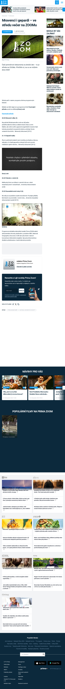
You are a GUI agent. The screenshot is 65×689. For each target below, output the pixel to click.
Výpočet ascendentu (55, 646)
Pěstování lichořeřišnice (41, 646)
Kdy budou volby (11, 643)
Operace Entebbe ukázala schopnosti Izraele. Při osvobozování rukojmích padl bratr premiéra (16, 538)
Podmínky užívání (8, 672)
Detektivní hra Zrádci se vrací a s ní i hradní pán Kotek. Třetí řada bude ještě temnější (46, 491)
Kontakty (20, 669)
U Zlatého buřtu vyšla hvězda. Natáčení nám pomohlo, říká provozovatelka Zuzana (46, 499)
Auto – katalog (33, 643)
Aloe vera (30, 646)
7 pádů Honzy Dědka (44, 643)
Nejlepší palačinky (33, 648)
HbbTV (5, 669)
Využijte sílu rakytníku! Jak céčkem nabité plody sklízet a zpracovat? (16, 616)
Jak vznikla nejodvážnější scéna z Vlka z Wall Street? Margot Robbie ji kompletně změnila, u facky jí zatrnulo (17, 586)
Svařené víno (7, 646)
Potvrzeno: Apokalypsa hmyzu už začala (14, 529)
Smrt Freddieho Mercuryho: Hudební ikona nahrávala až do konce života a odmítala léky (39, 393)
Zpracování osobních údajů (23, 673)
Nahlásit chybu (7, 683)
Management (21, 661)
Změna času (47, 641)
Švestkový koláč (44, 648)
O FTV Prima (7, 661)
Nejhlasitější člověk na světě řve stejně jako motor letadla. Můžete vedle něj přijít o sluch (55, 9)
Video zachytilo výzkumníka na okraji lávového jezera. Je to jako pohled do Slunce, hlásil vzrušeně (16, 546)
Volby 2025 (55, 643)
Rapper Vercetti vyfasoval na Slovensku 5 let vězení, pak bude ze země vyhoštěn (48, 577)
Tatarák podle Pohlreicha (20, 646)
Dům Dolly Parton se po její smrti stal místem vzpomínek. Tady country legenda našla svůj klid (16, 624)
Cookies (6, 676)
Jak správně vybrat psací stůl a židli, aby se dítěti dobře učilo (16, 608)
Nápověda (20, 676)
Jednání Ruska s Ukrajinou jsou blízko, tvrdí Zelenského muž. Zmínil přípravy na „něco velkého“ (16, 507)
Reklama (6, 667)
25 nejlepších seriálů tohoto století (12, 568)
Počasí (58, 641)
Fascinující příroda (7, 113)
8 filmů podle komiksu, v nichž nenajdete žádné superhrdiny (15, 577)
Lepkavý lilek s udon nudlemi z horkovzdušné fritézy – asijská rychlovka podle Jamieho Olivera (48, 530)
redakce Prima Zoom (19, 33)
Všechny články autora (24, 266)
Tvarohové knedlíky (21, 648)
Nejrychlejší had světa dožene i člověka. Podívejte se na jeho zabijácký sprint (54, 50)
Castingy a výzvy (22, 667)
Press (19, 664)
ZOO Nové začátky (23, 643)
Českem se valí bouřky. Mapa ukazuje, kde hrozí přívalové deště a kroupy (15, 491)
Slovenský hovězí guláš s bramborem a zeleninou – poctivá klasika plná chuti (48, 546)
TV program (39, 641)
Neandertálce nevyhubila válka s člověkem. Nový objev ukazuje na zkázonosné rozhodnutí (54, 109)
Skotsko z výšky (8, 431)
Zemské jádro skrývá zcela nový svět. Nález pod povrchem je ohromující (54, 68)
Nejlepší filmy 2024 (19, 641)
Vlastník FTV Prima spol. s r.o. (9, 679)
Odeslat (21, 290)
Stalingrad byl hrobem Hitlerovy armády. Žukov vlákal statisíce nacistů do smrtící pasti (54, 88)
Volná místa (6, 664)
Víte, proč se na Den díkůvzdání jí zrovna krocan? (13, 393)
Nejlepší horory (30, 641)
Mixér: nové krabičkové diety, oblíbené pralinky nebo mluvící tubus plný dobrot (48, 538)
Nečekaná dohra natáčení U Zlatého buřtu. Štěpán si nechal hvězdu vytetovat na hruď (48, 507)
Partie (53, 641)
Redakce (20, 679)
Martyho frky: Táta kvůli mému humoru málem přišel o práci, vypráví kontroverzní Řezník (48, 569)
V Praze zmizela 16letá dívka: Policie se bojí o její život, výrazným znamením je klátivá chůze (16, 499)
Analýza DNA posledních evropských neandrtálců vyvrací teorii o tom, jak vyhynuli (21, 9)
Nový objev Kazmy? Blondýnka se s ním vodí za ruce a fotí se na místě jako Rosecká (48, 585)
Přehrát (6, 429)
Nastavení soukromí (23, 683)
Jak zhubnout (8, 641)
